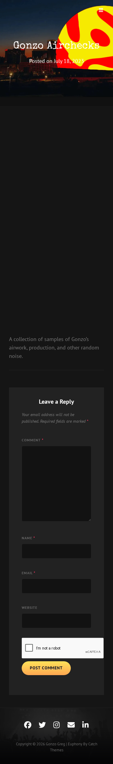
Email (29, 573)
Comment (33, 440)
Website (29, 607)
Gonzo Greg (55, 744)
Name (28, 538)
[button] (22, 174)
